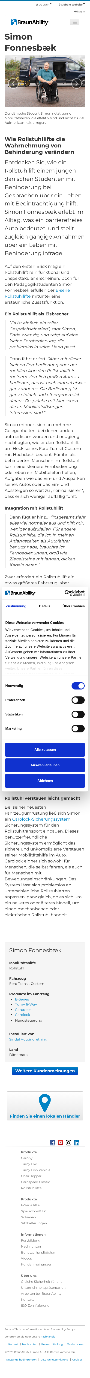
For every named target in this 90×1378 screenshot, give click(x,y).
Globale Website (72, 4)
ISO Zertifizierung (35, 1305)
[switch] (78, 700)
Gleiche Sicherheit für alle (41, 1281)
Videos (26, 1258)
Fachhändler (48, 1336)
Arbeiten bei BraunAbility (41, 1293)
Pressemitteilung (52, 1344)
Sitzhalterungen (34, 1223)
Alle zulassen (45, 750)
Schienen (28, 1217)
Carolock (22, 1014)
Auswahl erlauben (45, 765)
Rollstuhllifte (31, 1188)
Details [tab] (44, 606)
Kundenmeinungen (36, 1264)
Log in (80, 11)
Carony (27, 1158)
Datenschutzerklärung (54, 1359)
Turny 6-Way (26, 1004)
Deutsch (44, 4)
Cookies (77, 1359)
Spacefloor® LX (33, 1211)
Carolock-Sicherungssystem (41, 819)
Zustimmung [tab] (16, 606)
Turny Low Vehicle (35, 1170)
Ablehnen (45, 781)
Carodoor (23, 1009)
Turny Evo (29, 1164)
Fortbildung (30, 1240)
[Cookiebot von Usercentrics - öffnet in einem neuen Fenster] (65, 593)
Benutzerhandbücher (38, 1252)
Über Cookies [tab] (74, 606)
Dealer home (75, 1344)
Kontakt (27, 1299)
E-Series (22, 999)
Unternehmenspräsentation (43, 1287)
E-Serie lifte (30, 1205)
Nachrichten (31, 1246)
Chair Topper (31, 1176)
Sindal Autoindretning (28, 1039)
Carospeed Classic (35, 1182)
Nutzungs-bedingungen (21, 1359)
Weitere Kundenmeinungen (45, 1070)
